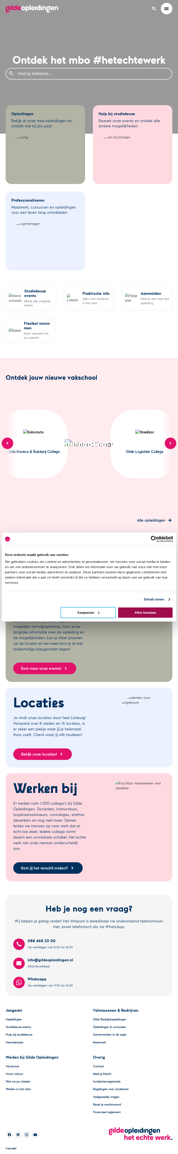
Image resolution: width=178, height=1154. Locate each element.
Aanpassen (85, 612)
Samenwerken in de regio (110, 1034)
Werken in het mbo (18, 1089)
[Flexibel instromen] (31, 330)
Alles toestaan (145, 612)
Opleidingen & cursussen (109, 1027)
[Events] (31, 298)
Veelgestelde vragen (106, 1097)
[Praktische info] (89, 298)
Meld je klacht (102, 1074)
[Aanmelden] (147, 298)
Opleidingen (14, 1019)
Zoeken (11, 73)
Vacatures (12, 1066)
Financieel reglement (107, 1112)
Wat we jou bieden (18, 1081)
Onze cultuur (14, 1074)
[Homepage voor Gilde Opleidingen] (32, 9)
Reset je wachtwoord (107, 1104)
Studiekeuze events (18, 1027)
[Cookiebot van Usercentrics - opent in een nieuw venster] (154, 539)
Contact (98, 1066)
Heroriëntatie (14, 1042)
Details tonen (154, 599)
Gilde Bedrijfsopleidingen (109, 1019)
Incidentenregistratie (106, 1081)
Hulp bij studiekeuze (19, 1034)
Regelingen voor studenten (111, 1089)
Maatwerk (99, 1042)
